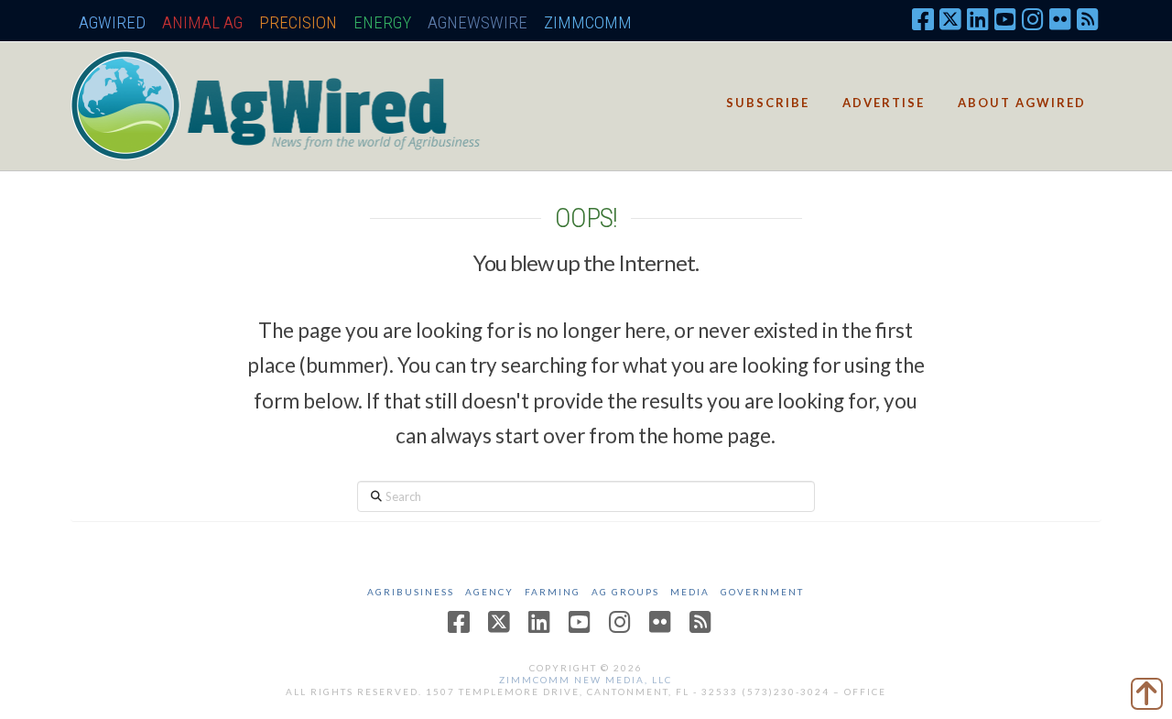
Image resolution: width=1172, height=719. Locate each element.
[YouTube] (1005, 18)
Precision (298, 22)
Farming (553, 591)
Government (762, 591)
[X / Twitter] (950, 18)
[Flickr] (1060, 18)
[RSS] (1087, 18)
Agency (489, 591)
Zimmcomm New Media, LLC (585, 679)
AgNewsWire (477, 22)
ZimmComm (588, 22)
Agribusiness (410, 591)
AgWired (112, 22)
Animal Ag (202, 22)
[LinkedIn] (978, 18)
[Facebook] (923, 18)
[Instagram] (1033, 18)
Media (690, 591)
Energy (382, 22)
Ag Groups (625, 591)
